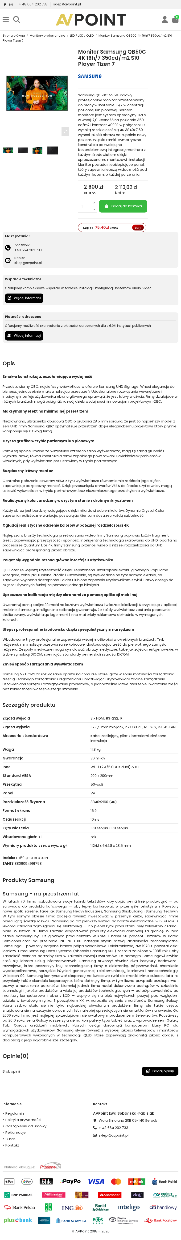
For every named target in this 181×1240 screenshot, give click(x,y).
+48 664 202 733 (28, 250)
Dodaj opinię (163, 1071)
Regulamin (14, 1113)
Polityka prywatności (23, 1119)
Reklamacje (15, 1132)
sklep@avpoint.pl (67, 4)
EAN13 (8, 863)
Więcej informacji (27, 298)
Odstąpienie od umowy (25, 1126)
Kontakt (12, 1145)
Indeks (9, 857)
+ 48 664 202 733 (34, 4)
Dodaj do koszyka (126, 206)
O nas (10, 1138)
